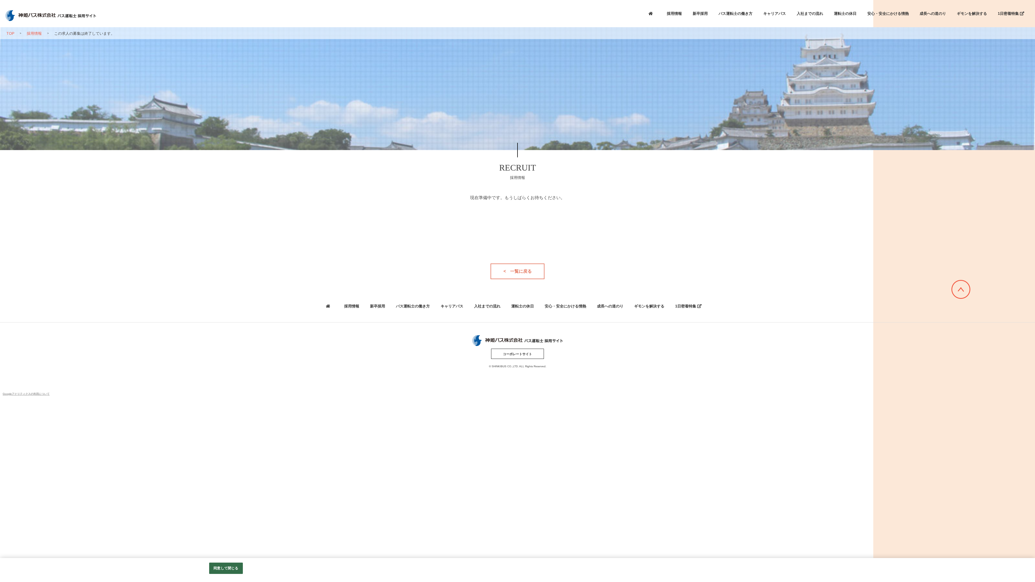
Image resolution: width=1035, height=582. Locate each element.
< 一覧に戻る (517, 271)
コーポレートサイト (517, 354)
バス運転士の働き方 (736, 13)
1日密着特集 (1009, 13)
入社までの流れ (810, 13)
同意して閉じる (225, 568)
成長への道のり (933, 13)
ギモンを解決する (972, 13)
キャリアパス (774, 13)
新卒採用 (700, 13)
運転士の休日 (845, 13)
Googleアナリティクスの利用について (26, 393)
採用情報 (674, 13)
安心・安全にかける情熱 (888, 13)
